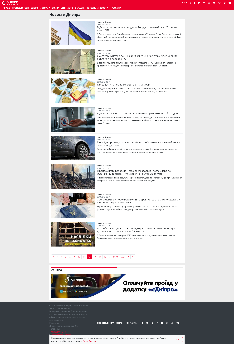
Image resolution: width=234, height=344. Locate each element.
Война (55, 8)
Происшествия (20, 8)
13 (94, 256)
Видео (34, 8)
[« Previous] (53, 256)
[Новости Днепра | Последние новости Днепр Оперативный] (10, 2)
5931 (123, 256)
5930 (115, 256)
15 (105, 256)
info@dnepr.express (61, 334)
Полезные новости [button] (97, 8)
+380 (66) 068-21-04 (58, 331)
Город (6, 8)
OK (177, 339)
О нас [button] (119, 323)
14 (100, 256)
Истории (45, 8)
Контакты (131, 323)
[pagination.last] (132, 256)
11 (84, 256)
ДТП (63, 8)
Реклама (116, 8)
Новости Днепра (105, 323)
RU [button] (183, 2)
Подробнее (88, 341)
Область (80, 8)
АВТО (70, 8)
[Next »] (129, 256)
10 (79, 256)
